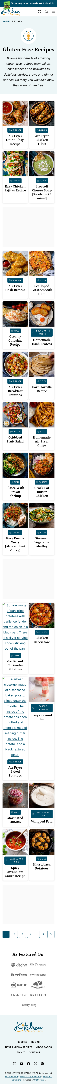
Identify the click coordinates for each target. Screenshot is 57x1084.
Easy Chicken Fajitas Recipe (15, 188)
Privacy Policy (11, 1076)
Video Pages (44, 1047)
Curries (43, 482)
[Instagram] (14, 1063)
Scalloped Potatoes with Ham (41, 290)
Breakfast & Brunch (43, 332)
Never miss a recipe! (18, 1047)
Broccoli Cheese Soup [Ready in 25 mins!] (42, 192)
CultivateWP (39, 1080)
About (21, 1052)
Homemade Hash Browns (42, 342)
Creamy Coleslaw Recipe (15, 340)
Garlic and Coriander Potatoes (15, 665)
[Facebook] (28, 1063)
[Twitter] (35, 1063)
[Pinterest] (42, 1063)
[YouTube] (21, 1063)
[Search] (46, 11)
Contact (34, 1052)
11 (42, 934)
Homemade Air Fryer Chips (42, 441)
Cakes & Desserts (43, 708)
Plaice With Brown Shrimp (15, 492)
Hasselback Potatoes (42, 866)
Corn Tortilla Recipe (42, 389)
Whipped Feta (42, 821)
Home (6, 21)
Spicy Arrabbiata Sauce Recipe (15, 872)
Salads (16, 431)
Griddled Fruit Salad (15, 439)
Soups (43, 180)
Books (35, 1042)
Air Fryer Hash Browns (15, 288)
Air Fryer (16, 130)
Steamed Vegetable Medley (41, 542)
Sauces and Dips (43, 814)
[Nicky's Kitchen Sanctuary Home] (10, 11)
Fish (16, 482)
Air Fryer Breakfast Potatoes (15, 391)
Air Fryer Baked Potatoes (15, 771)
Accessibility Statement (30, 1076)
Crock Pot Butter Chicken (41, 492)
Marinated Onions (15, 820)
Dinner (43, 130)
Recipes (22, 1042)
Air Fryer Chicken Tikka (42, 140)
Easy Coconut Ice (41, 717)
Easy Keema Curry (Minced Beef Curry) (15, 544)
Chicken (43, 632)
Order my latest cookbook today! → (32, 3)
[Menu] (53, 11)
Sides (43, 280)
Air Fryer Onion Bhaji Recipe (15, 140)
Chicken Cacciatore (42, 640)
